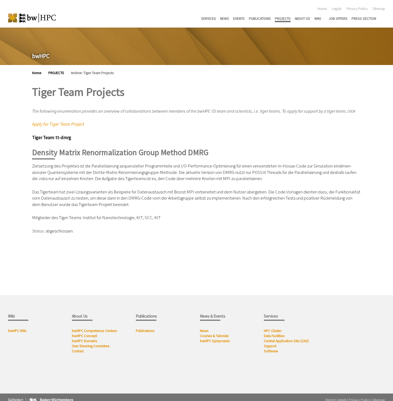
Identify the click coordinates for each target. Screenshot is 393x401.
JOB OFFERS (338, 18)
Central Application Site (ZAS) (286, 341)
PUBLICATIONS (260, 18)
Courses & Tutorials (214, 336)
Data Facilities (274, 336)
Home (322, 8)
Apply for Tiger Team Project (58, 124)
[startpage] (383, 18)
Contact (78, 351)
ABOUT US (302, 18)
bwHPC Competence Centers (94, 331)
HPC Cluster (273, 331)
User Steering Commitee (91, 346)
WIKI (317, 18)
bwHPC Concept (84, 336)
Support (270, 346)
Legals (336, 8)
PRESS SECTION (364, 18)
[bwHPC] (32, 18)
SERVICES (208, 18)
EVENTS (239, 18)
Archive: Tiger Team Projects (92, 73)
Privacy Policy (357, 8)
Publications (145, 331)
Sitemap (378, 8)
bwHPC (40, 56)
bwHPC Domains (84, 341)
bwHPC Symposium (215, 341)
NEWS (224, 18)
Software (271, 351)
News (204, 331)
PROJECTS (283, 18)
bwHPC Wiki (17, 331)
